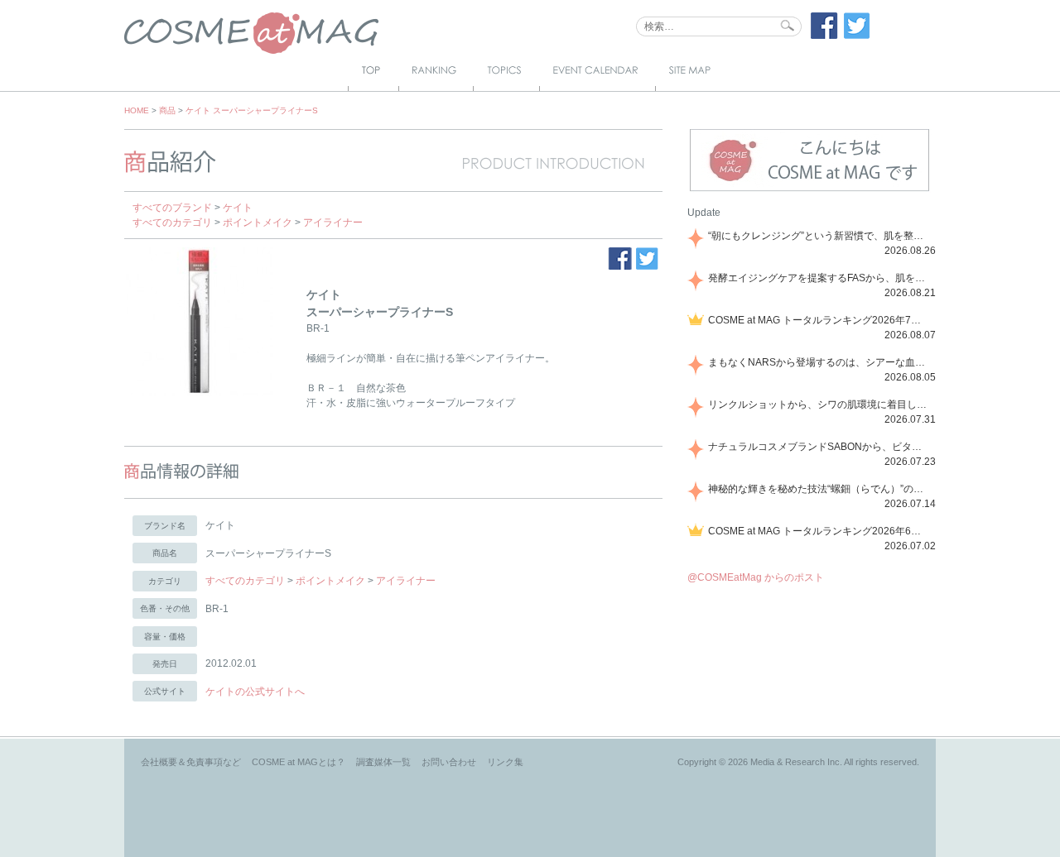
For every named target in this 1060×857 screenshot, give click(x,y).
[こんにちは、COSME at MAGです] (809, 189)
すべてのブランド (172, 207)
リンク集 (505, 762)
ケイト (238, 207)
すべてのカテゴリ (172, 222)
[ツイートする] (857, 35)
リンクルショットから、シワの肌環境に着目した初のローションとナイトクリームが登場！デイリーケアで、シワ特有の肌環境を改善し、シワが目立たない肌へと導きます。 (819, 404)
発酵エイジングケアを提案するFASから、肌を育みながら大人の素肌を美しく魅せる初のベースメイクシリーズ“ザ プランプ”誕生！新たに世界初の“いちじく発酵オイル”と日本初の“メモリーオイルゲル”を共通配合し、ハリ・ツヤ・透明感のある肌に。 (819, 278)
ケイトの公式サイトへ (255, 691)
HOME (136, 110)
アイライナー (333, 222)
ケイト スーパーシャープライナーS (252, 110)
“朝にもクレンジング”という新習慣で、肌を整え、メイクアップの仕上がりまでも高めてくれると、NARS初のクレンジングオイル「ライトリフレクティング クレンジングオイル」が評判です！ (819, 236)
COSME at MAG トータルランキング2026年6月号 (819, 531)
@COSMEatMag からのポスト (755, 577)
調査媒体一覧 (383, 762)
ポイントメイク (257, 222)
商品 (167, 110)
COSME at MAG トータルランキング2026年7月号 (819, 320)
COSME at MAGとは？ (298, 762)
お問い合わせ (449, 762)
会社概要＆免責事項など (191, 762)
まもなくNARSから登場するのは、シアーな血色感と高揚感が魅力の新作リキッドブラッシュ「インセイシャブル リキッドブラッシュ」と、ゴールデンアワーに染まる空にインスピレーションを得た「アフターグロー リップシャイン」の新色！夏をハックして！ (819, 362)
